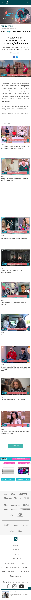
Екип (24, 32)
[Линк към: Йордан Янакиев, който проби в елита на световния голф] (15, 173)
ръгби (17, 114)
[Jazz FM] (24, 525)
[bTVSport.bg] (23, 509)
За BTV (15, 545)
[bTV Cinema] (23, 494)
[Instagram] (14, 585)
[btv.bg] (5, 494)
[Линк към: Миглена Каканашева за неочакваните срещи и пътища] (15, 426)
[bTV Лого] (15, 539)
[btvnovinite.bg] (15, 505)
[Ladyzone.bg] (13, 509)
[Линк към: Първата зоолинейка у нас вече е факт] (15, 329)
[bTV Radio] (15, 525)
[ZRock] (20, 531)
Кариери (15, 554)
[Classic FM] (11, 531)
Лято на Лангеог (15, 592)
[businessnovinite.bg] (25, 505)
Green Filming (16, 32)
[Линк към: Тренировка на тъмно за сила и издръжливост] (15, 265)
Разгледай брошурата (21, 459)
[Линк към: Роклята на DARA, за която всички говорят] (15, 297)
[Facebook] (8, 585)
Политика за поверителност (15, 563)
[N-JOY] (6, 525)
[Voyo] (5, 509)
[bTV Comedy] (13, 494)
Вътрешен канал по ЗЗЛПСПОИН (15, 572)
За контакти (16, 559)
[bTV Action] (7, 498)
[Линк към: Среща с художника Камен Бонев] (15, 394)
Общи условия (15, 576)
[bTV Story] (17, 498)
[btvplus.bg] (5, 505)
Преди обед (7, 26)
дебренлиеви (24, 114)
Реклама (15, 550)
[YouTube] (22, 585)
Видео (9, 32)
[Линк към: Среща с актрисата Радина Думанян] (15, 233)
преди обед (10, 114)
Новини (3, 32)
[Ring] (25, 498)
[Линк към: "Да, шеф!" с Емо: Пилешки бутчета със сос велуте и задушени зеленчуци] (15, 141)
